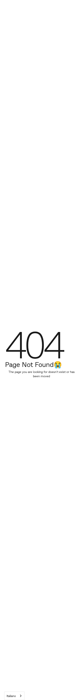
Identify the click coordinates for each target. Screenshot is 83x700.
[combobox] (14, 696)
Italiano (11, 696)
